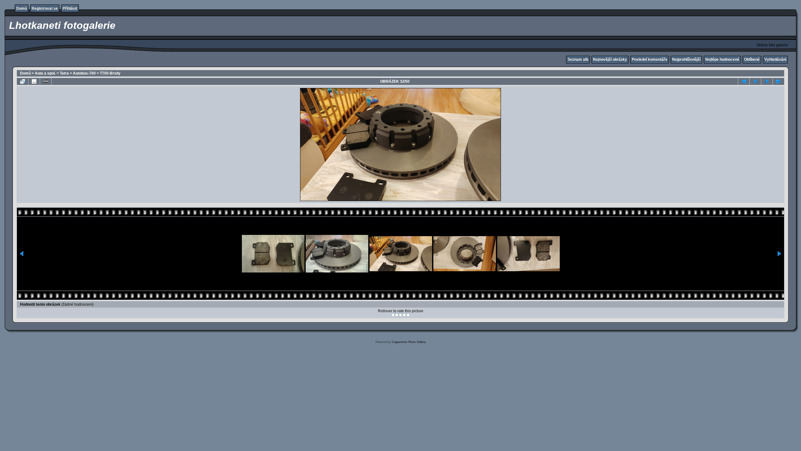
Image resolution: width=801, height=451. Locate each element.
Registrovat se (45, 8)
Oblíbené (752, 59)
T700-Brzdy (110, 73)
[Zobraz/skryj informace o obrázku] (34, 81)
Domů (21, 8)
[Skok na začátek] (743, 81)
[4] (404, 315)
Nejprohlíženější (686, 59)
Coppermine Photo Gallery (409, 342)
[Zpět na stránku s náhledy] (22, 81)
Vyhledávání (775, 59)
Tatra (64, 73)
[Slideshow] (45, 81)
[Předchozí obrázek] (755, 81)
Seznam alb (578, 59)
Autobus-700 (84, 73)
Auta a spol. (45, 73)
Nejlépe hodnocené (722, 59)
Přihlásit (70, 8)
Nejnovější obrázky (610, 59)
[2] (397, 315)
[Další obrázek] (767, 81)
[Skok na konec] (778, 81)
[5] (408, 315)
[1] (393, 315)
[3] (400, 315)
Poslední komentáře (649, 59)
